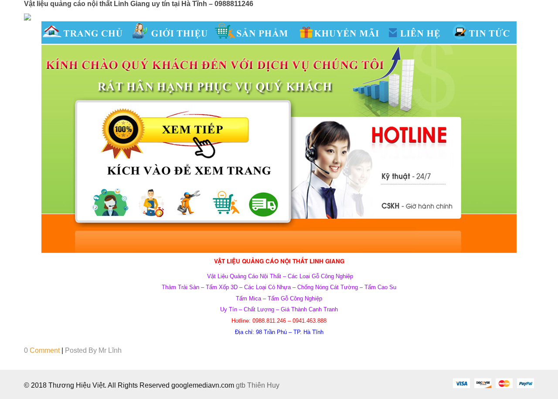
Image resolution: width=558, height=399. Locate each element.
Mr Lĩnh (110, 350)
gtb (241, 385)
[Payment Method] (461, 383)
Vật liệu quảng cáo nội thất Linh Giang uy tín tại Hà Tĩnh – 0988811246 (138, 3)
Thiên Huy (263, 385)
